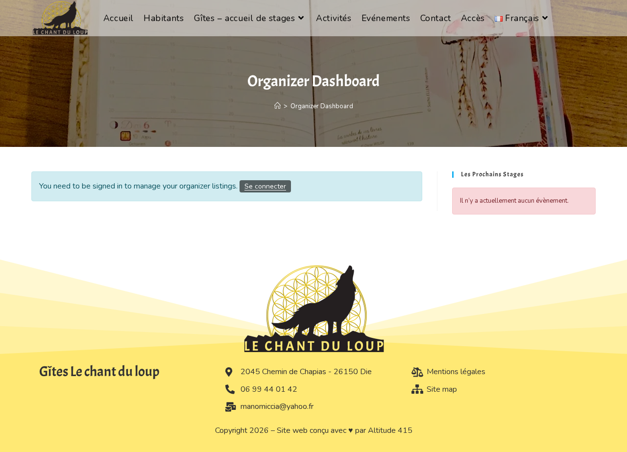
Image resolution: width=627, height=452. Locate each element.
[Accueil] (277, 106)
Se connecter (265, 186)
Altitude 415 (390, 430)
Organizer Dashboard (321, 106)
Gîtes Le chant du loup (99, 371)
